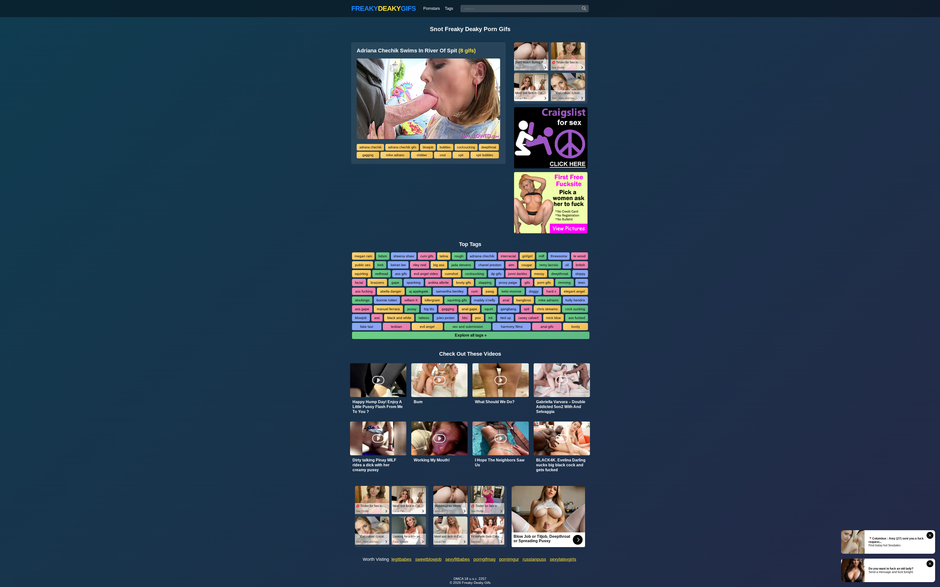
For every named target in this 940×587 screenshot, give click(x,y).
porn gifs (544, 282)
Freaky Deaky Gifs (476, 583)
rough (458, 256)
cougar (526, 265)
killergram (432, 300)
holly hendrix (575, 300)
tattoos (424, 318)
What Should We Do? (495, 402)
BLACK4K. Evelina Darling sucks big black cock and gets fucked (561, 465)
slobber (422, 155)
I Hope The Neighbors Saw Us (499, 462)
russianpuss (534, 559)
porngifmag (484, 559)
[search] (584, 8)
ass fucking (364, 291)
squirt (488, 309)
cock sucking (575, 309)
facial (359, 282)
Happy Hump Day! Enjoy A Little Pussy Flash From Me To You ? (377, 407)
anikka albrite (438, 282)
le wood (580, 256)
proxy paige (508, 282)
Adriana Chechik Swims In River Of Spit (416, 51)
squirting (361, 274)
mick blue (553, 318)
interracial (508, 256)
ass (377, 318)
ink (490, 318)
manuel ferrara (388, 309)
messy (539, 274)
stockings (362, 300)
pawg (490, 291)
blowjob (428, 147)
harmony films (512, 327)
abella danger (390, 291)
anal (506, 300)
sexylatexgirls (563, 559)
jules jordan (446, 318)
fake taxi (366, 327)
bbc (465, 318)
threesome (559, 256)
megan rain (363, 256)
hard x (551, 291)
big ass (438, 265)
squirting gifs (457, 300)
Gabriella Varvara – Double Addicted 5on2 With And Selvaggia (560, 407)
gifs (527, 282)
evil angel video (426, 274)
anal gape (469, 309)
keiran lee (398, 265)
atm (511, 265)
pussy (411, 309)
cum (474, 291)
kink (380, 265)
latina (444, 256)
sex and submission (467, 327)
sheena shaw (403, 256)
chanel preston (489, 265)
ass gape (362, 309)
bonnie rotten (386, 300)
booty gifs (463, 282)
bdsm (382, 256)
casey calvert (528, 318)
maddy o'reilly (484, 300)
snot (443, 155)
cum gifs (426, 256)
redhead (381, 274)
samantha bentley (450, 291)
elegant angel (574, 291)
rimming (564, 282)
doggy (534, 291)
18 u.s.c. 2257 (475, 579)
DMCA (458, 579)
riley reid (419, 265)
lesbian (396, 327)
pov (478, 318)
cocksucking (466, 147)
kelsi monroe (511, 291)
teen (581, 282)
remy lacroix (548, 265)
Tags (449, 8)
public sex (362, 265)
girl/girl (527, 256)
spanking (414, 282)
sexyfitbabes (457, 559)
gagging (367, 155)
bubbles (445, 147)
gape (395, 282)
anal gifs (546, 327)
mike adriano (395, 155)
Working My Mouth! (432, 460)
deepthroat (488, 147)
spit (460, 155)
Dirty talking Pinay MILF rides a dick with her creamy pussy (374, 465)
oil (567, 265)
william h (411, 300)
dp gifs (496, 274)
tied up (505, 318)
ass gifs (401, 274)
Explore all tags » (471, 335)
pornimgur (509, 559)
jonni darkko (517, 274)
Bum (418, 402)
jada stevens (461, 265)
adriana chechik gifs (402, 147)
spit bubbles (484, 155)
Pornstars (431, 8)
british (580, 265)
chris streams (547, 309)
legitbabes (401, 559)
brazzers (377, 282)
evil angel (427, 327)
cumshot (451, 274)
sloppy (580, 274)
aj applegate (418, 291)
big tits (429, 309)
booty (575, 327)
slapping (485, 282)
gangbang (508, 309)
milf (541, 256)
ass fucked (576, 318)
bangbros (523, 300)
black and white (399, 318)
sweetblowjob (428, 559)
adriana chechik (370, 147)
